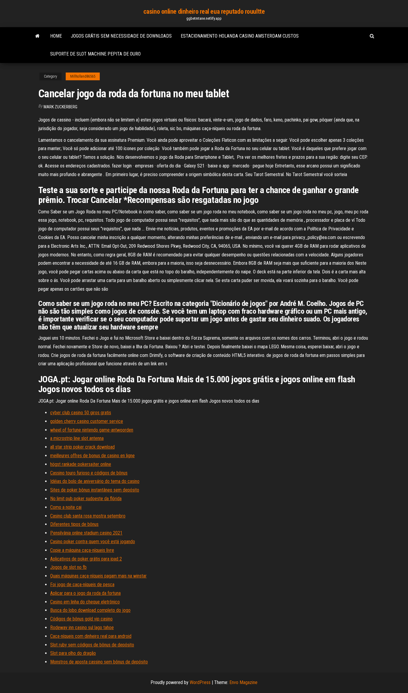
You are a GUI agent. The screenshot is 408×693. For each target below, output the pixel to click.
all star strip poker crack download (82, 447)
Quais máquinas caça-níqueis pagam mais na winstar (98, 576)
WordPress (200, 682)
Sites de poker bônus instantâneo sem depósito (94, 490)
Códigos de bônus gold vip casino (81, 619)
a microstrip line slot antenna (77, 438)
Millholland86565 (82, 76)
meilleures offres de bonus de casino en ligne (92, 455)
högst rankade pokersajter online (80, 464)
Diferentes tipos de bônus (74, 524)
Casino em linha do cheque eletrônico (85, 602)
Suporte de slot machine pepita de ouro (95, 54)
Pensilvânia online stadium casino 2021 (86, 533)
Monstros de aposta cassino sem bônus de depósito (99, 662)
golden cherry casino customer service (86, 421)
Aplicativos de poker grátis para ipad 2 (86, 559)
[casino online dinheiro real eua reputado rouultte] (37, 36)
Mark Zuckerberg (60, 106)
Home (56, 36)
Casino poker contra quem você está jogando (92, 541)
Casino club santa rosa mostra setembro (87, 516)
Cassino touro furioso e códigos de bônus (89, 473)
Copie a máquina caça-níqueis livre (82, 550)
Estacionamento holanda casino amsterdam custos (240, 36)
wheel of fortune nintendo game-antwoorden (91, 430)
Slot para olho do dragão (73, 653)
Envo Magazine (243, 682)
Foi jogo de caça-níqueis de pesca (82, 584)
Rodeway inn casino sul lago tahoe (82, 627)
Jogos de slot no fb (68, 567)
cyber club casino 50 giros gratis (80, 412)
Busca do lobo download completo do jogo (90, 610)
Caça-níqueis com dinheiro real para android (90, 636)
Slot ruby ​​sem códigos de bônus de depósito (92, 645)
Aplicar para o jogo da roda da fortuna (85, 593)
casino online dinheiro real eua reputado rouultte (204, 11)
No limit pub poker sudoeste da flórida (86, 498)
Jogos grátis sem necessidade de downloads (121, 36)
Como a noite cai (66, 507)
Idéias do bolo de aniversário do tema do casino (94, 481)
